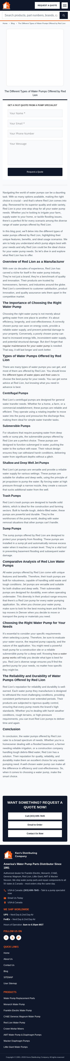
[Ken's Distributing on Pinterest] (18, 937)
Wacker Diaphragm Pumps (17, 1041)
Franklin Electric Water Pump (18, 1010)
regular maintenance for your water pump (26, 345)
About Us (8, 959)
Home (5, 23)
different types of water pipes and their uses (32, 374)
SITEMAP (8, 977)
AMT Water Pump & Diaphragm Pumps (22, 1035)
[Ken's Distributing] (6, 5)
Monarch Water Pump (14, 1004)
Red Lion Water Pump (14, 1022)
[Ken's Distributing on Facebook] (6, 937)
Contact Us (9, 965)
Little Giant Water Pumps (16, 1047)
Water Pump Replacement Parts (19, 998)
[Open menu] (65, 5)
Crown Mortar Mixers (14, 1029)
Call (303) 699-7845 (35, 816)
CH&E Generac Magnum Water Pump (22, 1016)
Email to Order (35, 825)
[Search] (64, 15)
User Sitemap (10, 983)
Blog (13, 23)
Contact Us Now (35, 833)
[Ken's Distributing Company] (8, 855)
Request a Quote (47, 5)
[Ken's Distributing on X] (12, 937)
